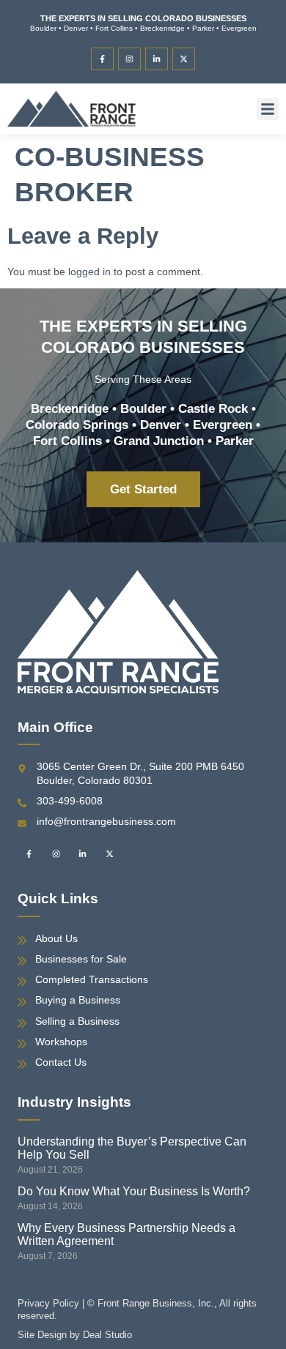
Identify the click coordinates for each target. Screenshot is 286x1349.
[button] (268, 109)
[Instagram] (129, 59)
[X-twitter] (183, 59)
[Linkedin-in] (156, 59)
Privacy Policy (48, 1303)
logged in (89, 271)
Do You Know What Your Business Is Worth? (134, 1191)
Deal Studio (107, 1334)
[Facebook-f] (102, 59)
